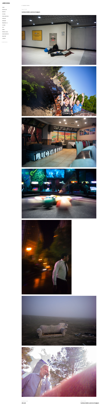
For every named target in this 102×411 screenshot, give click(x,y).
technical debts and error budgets (31, 12)
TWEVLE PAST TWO (5, 16)
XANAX (3, 29)
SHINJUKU (4, 18)
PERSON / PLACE (5, 31)
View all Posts (26, 5)
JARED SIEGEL (6, 3)
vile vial (24, 403)
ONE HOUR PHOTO (5, 33)
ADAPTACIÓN (4, 9)
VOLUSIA (3, 14)
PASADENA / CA (4, 22)
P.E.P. (3, 27)
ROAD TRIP (4, 36)
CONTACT (4, 38)
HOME (3, 7)
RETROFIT (4, 11)
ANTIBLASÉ (4, 20)
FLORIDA (3, 25)
